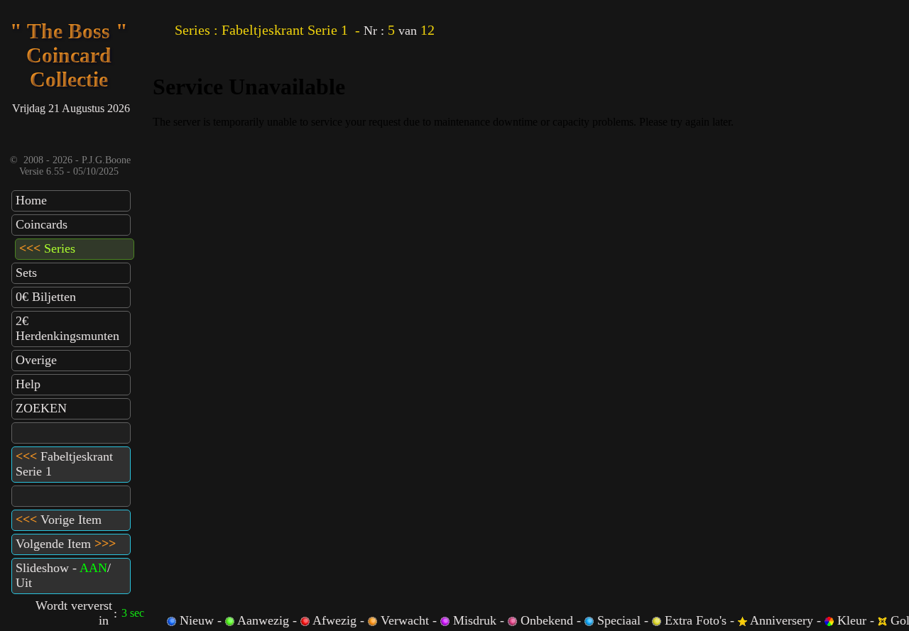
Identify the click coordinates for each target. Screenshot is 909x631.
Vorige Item (59, 519)
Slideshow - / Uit (63, 575)
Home (31, 200)
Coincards (41, 224)
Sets (26, 272)
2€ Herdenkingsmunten (67, 328)
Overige (36, 360)
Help (28, 384)
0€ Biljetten (46, 297)
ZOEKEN (41, 408)
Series (47, 248)
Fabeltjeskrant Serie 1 (64, 463)
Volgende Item (66, 544)
